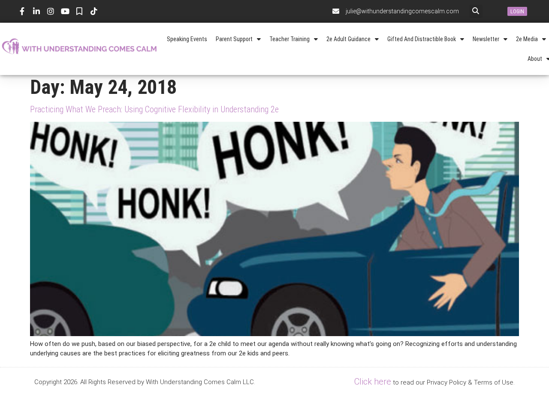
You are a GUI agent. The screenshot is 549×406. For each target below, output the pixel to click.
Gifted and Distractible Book (421, 39)
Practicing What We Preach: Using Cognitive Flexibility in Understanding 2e (154, 109)
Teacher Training (289, 39)
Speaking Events (187, 39)
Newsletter (486, 39)
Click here (372, 381)
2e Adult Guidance (348, 39)
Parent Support (234, 39)
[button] (476, 11)
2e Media (527, 39)
